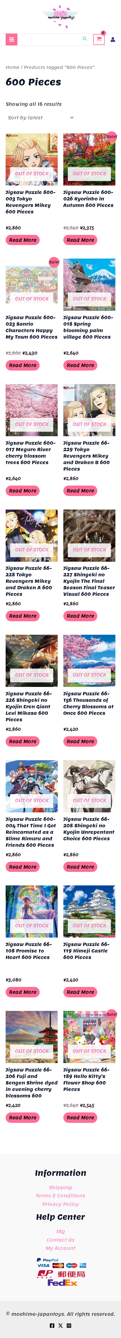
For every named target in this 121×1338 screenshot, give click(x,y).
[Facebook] (52, 1325)
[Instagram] (68, 1325)
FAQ (60, 1231)
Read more (22, 239)
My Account (60, 1248)
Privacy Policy (60, 1204)
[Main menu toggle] (11, 39)
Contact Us (61, 1239)
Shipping (60, 1187)
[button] (85, 39)
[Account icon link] (112, 39)
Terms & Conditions (60, 1195)
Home (12, 67)
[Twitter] (60, 1325)
